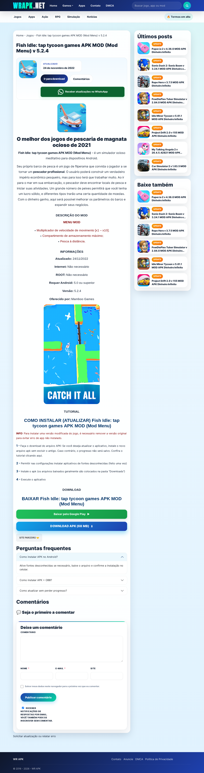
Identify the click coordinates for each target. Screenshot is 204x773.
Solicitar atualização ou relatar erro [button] (34, 736)
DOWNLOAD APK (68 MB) (69, 526)
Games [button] (66, 5)
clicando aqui (34, 455)
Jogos (17, 16)
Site (93, 668)
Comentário (28, 632)
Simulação (73, 16)
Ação (45, 16)
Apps (82, 5)
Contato (96, 5)
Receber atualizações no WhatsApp (86, 91)
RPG (57, 16)
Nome (25, 668)
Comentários (81, 79)
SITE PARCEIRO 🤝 (29, 537)
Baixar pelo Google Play (70, 514)
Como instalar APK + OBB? (36, 580)
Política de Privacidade (159, 759)
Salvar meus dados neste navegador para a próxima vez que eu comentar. (62, 686)
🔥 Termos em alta (178, 16)
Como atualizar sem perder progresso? (43, 590)
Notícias (92, 16)
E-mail (60, 668)
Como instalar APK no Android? (39, 556)
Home (53, 5)
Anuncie (128, 759)
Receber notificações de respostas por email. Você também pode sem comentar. (37, 714)
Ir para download (54, 78)
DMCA (110, 5)
